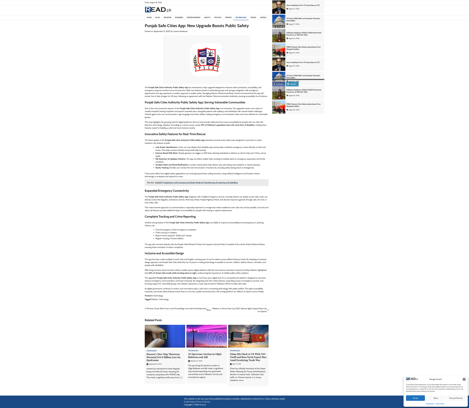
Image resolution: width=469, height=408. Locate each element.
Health (207, 17)
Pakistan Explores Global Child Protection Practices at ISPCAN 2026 (304, 33)
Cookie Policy (430, 403)
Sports (228, 17)
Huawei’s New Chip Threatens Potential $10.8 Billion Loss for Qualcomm (164, 357)
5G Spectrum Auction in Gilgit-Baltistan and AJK (205, 355)
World (263, 17)
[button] (464, 379)
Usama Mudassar (180, 31)
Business (179, 17)
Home (149, 17)
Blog (157, 17)
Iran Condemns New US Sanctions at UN (303, 5)
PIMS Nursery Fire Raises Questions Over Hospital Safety (304, 48)
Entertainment (193, 17)
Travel (253, 17)
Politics (217, 17)
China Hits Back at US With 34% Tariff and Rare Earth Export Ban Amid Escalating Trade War (248, 357)
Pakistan (167, 17)
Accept (415, 398)
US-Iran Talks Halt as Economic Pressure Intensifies (303, 19)
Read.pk (202, 404)
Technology (241, 17)
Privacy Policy (440, 403)
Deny (436, 398)
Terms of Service (203, 402)
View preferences (456, 398)
